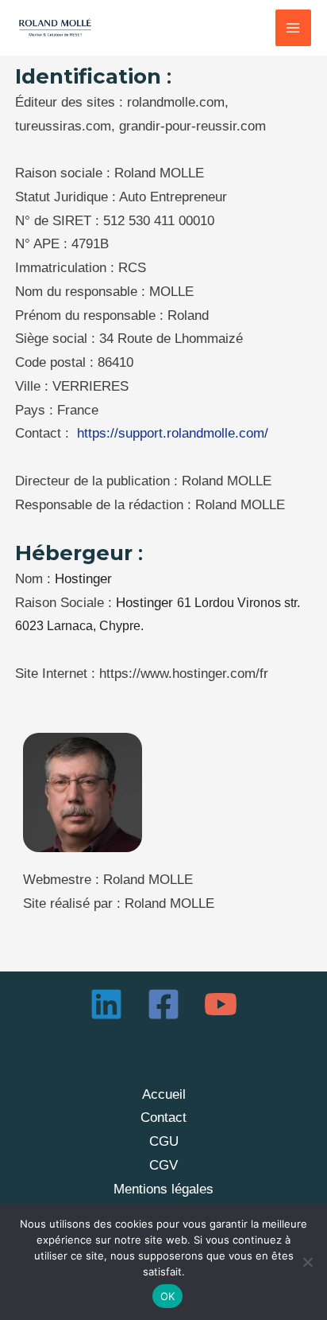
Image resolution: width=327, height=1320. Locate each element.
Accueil (164, 1094)
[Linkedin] (106, 1004)
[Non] (307, 1262)
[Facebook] (163, 1004)
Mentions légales (163, 1189)
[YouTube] (220, 1004)
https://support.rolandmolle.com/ (172, 433)
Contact (163, 1117)
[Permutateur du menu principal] (293, 28)
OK (167, 1296)
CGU (164, 1141)
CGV (163, 1165)
